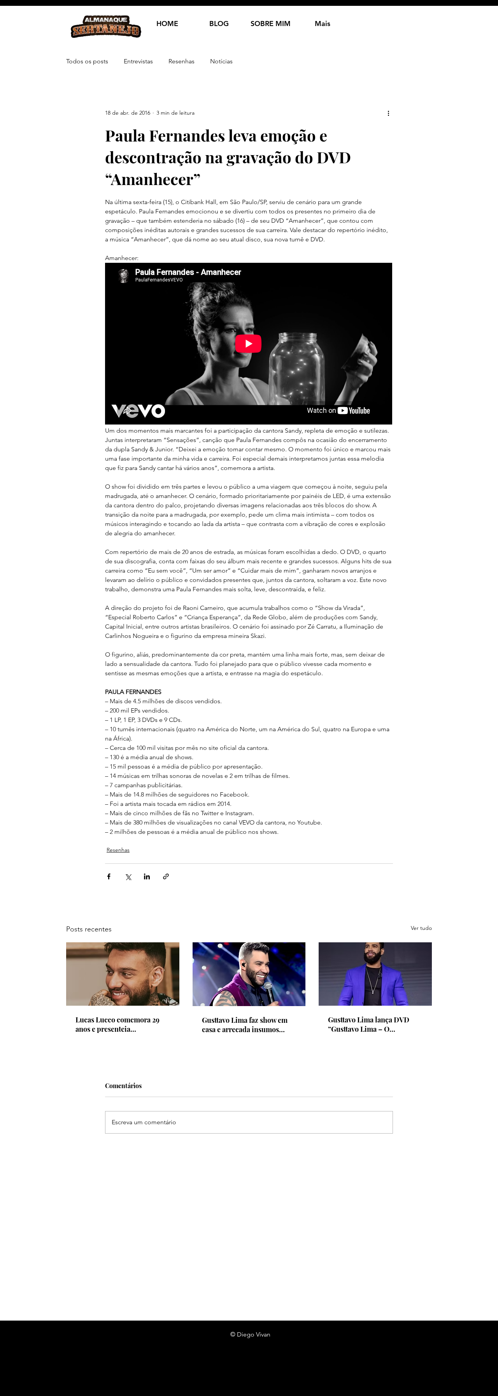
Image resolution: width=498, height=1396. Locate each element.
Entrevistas (138, 61)
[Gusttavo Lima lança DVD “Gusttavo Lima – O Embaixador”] (375, 974)
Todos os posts (87, 61)
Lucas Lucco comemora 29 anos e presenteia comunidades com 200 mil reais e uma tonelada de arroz (122, 1024)
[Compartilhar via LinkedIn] (147, 876)
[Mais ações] (388, 112)
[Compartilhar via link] (166, 876)
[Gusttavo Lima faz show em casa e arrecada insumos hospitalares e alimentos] (249, 974)
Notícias (221, 61)
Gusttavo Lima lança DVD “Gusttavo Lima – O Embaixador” (368, 1024)
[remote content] (249, 344)
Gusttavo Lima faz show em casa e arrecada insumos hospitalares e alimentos (245, 1024)
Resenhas (181, 61)
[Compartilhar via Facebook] (108, 876)
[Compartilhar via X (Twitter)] (128, 876)
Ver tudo (421, 927)
